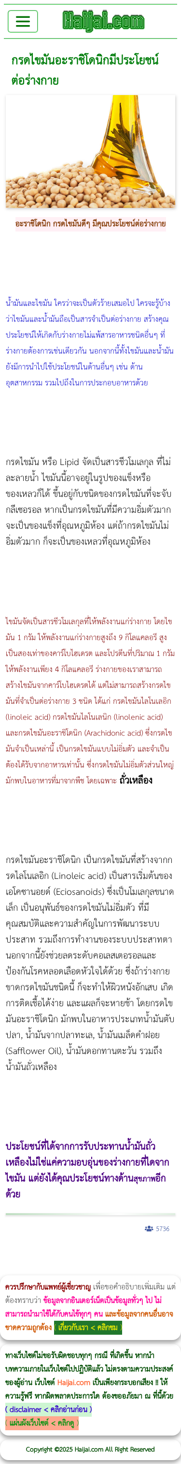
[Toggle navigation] (23, 21)
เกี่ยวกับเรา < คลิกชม (88, 1328)
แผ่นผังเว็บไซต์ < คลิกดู (42, 1423)
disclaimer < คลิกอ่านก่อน (48, 1410)
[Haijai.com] (103, 21)
